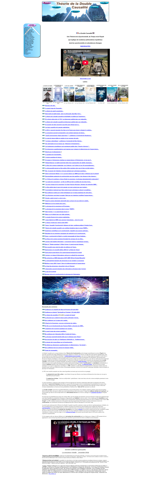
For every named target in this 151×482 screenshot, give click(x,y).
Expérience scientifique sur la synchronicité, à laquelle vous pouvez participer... (67, 230)
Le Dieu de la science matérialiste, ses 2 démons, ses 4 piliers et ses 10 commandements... (70, 165)
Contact (26, 54)
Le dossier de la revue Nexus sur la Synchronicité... (59, 342)
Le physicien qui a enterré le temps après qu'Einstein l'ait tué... (62, 317)
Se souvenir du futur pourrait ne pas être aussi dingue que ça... (62, 124)
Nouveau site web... (50, 105)
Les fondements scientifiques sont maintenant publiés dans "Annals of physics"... (67, 146)
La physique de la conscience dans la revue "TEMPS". (60, 209)
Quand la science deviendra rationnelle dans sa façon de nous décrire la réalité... (67, 201)
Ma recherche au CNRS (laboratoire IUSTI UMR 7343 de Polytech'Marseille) (65, 258)
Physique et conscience (30, 37)
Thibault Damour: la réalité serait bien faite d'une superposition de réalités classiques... (69, 162)
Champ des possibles (29, 41)
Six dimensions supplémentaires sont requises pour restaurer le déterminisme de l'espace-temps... (72, 149)
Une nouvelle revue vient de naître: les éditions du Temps (60, 247)
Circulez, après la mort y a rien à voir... (55, 198)
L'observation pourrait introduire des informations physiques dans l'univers (65, 269)
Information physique (29, 31)
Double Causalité (28, 27)
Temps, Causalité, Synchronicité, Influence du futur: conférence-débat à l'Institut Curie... (69, 225)
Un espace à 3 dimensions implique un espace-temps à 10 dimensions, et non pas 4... (68, 160)
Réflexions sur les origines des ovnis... (55, 203)
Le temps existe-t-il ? (29, 38)
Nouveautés (27, 28)
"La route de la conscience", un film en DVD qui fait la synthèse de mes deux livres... (68, 181)
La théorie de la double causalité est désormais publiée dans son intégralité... (66, 122)
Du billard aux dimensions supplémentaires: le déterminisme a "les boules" (65, 345)
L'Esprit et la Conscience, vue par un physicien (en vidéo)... (61, 323)
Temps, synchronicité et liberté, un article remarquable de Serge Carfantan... (65, 236)
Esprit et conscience (29, 40)
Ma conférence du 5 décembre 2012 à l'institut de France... (60, 334)
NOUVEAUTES (85, 46)
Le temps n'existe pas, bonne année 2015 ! (56, 222)
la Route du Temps (70, 412)
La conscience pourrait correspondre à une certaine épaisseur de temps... (65, 132)
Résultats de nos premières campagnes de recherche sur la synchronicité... (65, 233)
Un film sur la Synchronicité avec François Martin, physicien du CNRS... (64, 326)
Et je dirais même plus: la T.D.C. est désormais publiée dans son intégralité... (66, 119)
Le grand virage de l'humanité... (53, 108)
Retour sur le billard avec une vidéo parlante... (57, 214)
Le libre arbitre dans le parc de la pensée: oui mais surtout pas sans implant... (66, 187)
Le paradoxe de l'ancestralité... (53, 154)
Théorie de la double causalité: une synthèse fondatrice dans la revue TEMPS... (66, 228)
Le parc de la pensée (29, 46)
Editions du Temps (29, 49)
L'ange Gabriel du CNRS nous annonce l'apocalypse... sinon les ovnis (64, 220)
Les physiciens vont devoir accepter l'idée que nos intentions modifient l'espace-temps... (69, 195)
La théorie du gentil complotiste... (54, 111)
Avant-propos (28, 52)
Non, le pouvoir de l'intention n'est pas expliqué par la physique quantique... (66, 171)
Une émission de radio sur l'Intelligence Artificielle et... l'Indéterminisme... (65, 339)
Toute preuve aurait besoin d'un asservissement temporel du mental (63, 252)
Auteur (26, 50)
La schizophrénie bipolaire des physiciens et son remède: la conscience (64, 260)
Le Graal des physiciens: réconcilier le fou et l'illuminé (59, 266)
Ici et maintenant (28, 47)
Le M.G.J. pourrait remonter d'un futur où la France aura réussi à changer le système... (68, 130)
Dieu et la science (28, 35)
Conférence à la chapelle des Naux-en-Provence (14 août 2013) (61, 309)
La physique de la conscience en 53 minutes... (57, 206)
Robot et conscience (29, 36)
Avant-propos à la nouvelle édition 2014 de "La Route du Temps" (62, 249)
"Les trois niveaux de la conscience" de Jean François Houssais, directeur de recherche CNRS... (71, 184)
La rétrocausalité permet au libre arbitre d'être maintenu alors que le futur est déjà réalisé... (69, 168)
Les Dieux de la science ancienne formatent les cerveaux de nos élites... (64, 239)
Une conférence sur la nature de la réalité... (56, 320)
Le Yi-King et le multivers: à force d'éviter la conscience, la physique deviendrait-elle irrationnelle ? (72, 179)
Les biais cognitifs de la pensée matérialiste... (57, 127)
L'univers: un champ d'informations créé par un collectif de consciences (64, 255)
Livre (26, 51)
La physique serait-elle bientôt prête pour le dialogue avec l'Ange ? (63, 336)
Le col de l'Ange (28, 45)
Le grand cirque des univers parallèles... (56, 331)
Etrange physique (28, 30)
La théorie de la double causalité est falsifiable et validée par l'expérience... (65, 116)
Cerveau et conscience (29, 39)
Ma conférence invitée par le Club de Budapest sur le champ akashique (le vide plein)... (68, 192)
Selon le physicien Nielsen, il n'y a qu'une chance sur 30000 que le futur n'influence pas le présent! (72, 173)
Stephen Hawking (82, 361)
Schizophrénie (28, 32)
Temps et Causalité (29, 29)
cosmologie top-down (96, 392)
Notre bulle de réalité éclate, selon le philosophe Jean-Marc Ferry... (63, 113)
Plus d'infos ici (52, 473)
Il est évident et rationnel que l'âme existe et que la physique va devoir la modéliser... (68, 190)
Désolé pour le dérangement (53, 152)
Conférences (27, 48)
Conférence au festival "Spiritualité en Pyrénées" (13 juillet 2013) (62, 312)
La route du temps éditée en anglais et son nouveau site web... (62, 138)
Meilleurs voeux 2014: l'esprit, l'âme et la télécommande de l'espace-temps (65, 263)
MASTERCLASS (85, 78)
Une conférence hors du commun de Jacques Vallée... (59, 347)
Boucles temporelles (29, 43)
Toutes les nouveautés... (51, 350)
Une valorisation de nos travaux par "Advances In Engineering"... (62, 143)
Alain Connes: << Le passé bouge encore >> (57, 211)
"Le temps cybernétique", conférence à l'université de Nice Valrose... (63, 141)
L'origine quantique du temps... (53, 157)
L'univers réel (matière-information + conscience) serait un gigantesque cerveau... (67, 241)
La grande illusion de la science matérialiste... (57, 217)
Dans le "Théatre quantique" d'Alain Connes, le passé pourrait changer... (64, 244)
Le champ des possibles (51, 315)
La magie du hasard (29, 42)
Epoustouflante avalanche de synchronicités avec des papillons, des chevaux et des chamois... (71, 176)
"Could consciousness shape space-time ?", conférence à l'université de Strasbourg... (68, 135)
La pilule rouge (28, 44)
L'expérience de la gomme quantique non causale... (59, 328)
